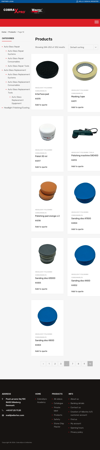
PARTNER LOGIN (7, 1)
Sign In (87, 1)
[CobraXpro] (24, 11)
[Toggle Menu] (97, 23)
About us (75, 399)
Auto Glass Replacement (15, 70)
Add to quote (41, 105)
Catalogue (58, 403)
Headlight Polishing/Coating (16, 108)
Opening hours (77, 428)
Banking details (77, 403)
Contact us (76, 407)
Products (12, 32)
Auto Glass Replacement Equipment (18, 100)
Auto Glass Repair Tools (18, 66)
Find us (74, 419)
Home (4, 32)
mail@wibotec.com (15, 415)
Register (94, 1)
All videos (58, 399)
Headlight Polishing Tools (82, 152)
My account (76, 423)
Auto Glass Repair (12, 47)
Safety (57, 419)
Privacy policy (77, 432)
